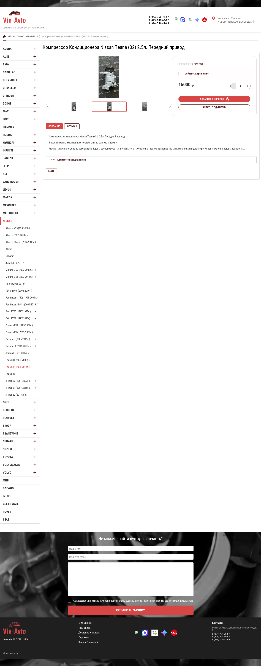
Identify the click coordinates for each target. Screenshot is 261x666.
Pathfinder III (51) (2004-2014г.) (22, 304)
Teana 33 (10, 373)
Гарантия (83, 637)
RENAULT (8, 418)
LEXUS (7, 189)
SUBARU (8, 441)
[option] (109, 77)
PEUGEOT (8, 410)
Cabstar (10, 256)
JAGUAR (8, 158)
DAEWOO (8, 488)
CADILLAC (9, 72)
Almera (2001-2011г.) (17, 235)
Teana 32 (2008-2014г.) (28, 36)
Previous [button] (48, 107)
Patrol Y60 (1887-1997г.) (18, 311)
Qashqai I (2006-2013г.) (18, 339)
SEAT (6, 519)
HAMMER (8, 127)
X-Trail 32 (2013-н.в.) (17, 394)
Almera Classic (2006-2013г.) (21, 242)
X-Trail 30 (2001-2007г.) (18, 380)
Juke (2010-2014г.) (15, 263)
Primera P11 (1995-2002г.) (19, 325)
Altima (9, 249)
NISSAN (11, 36)
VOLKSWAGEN (11, 465)
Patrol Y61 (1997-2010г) (18, 318)
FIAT (6, 111)
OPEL (6, 402)
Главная (4, 36)
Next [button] (170, 107)
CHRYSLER (9, 88)
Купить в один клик (214, 107)
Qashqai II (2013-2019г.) (18, 346)
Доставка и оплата (88, 632)
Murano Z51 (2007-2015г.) (19, 276)
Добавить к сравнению (197, 73)
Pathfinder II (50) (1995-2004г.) (22, 297)
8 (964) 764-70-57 (159, 17)
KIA (5, 174)
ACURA (7, 48)
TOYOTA (8, 457)
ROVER (7, 511)
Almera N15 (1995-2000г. (18, 228)
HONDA (7, 135)
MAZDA (7, 197)
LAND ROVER (10, 181)
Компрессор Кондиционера (71, 159)
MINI (6, 480)
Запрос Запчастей (88, 642)
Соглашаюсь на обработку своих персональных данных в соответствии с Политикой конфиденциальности (133, 600)
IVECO (6, 496)
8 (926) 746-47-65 (159, 23)
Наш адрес (84, 628)
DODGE (7, 103)
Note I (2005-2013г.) (16, 283)
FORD (6, 119)
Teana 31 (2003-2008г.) (18, 360)
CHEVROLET (10, 80)
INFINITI (8, 150)
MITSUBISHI (10, 213)
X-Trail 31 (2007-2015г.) (18, 387)
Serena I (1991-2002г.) (17, 353)
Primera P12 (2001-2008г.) (19, 332)
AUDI (6, 56)
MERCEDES (9, 205)
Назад (51, 171)
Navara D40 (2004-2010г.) (19, 290)
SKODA (7, 425)
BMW (6, 64)
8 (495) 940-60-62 (159, 20)
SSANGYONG (10, 433)
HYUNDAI (8, 142)
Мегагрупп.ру (10, 653)
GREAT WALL (11, 504)
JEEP (6, 166)
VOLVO (7, 472)
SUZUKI (7, 449)
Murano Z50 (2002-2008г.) (19, 269)
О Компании (85, 623)
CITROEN (8, 95)
